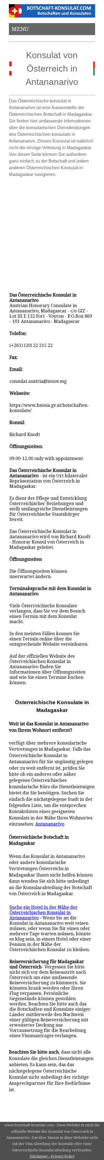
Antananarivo (49, 824)
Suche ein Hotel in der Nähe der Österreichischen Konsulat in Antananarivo (43, 913)
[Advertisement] (52, 232)
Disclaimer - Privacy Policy (52, 1156)
